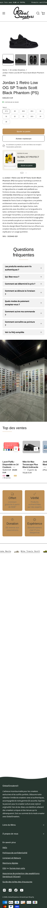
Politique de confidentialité (15, 852)
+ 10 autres (7, 477)
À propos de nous (10, 834)
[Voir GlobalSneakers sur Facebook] (16, 890)
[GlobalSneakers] (24, 13)
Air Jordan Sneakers (17, 70)
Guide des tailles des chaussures (17, 882)
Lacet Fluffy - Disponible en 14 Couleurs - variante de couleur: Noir (7, 475)
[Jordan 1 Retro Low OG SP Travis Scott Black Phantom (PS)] (8, 59)
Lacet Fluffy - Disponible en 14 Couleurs (10, 464)
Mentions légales (10, 863)
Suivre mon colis (17, 868)
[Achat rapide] (16, 448)
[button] (37, 13)
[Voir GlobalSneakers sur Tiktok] (10, 890)
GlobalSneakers (13, 897)
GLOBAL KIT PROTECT (28, 157)
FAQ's (5, 847)
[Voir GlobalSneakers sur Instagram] (4, 890)
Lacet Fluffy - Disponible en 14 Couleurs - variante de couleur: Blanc (11, 475)
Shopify (31, 897)
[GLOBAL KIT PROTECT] (10, 160)
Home (5, 70)
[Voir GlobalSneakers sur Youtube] (22, 890)
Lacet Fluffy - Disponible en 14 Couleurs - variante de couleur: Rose (4, 475)
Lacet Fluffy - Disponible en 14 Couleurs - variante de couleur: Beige (15, 475)
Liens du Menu (9, 825)
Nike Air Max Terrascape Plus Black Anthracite (30, 464)
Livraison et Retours (12, 858)
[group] (23, 2)
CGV (4, 868)
